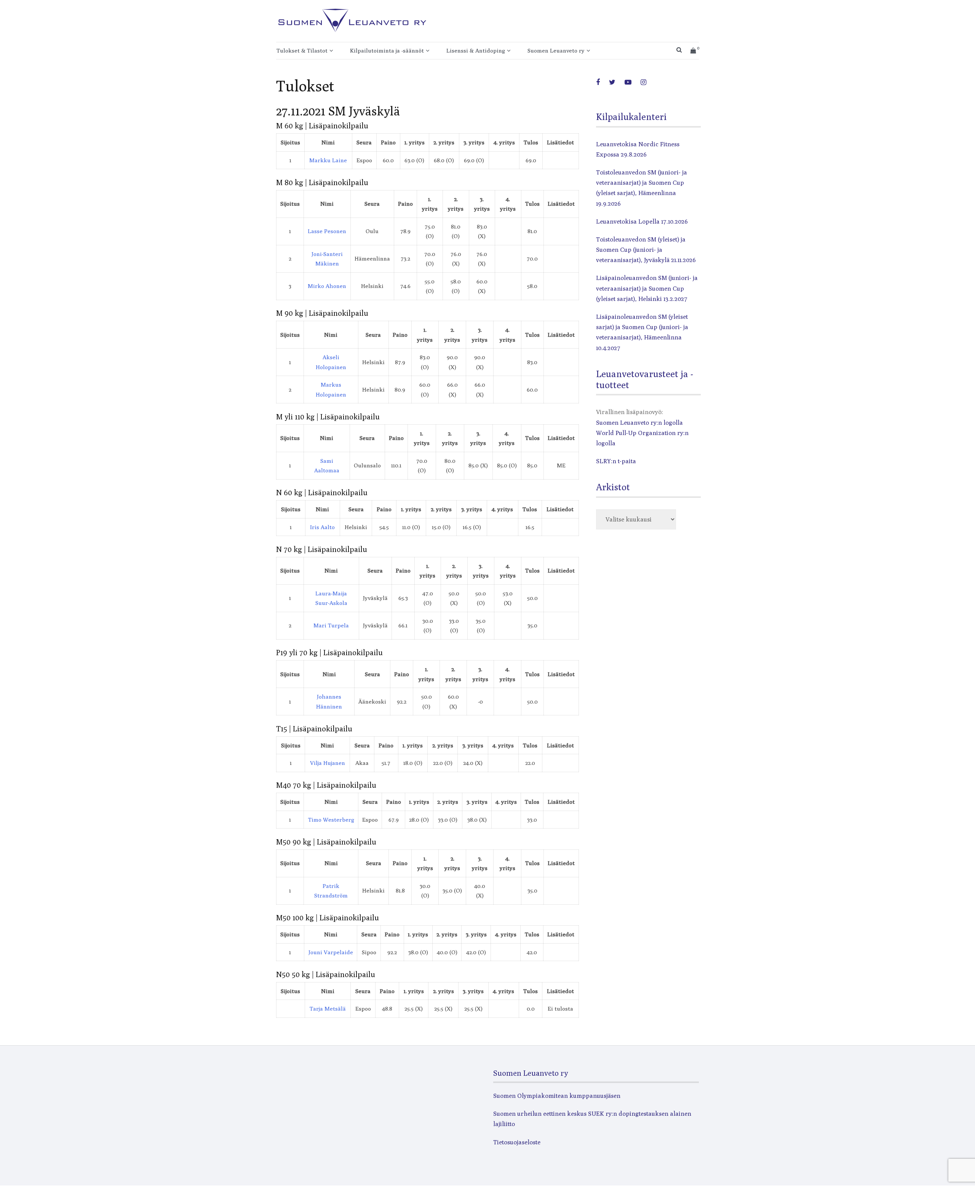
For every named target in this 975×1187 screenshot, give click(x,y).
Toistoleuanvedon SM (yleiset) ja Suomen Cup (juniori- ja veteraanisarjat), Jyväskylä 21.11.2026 (646, 250)
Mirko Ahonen (327, 286)
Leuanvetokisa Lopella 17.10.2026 (642, 221)
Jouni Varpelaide (330, 952)
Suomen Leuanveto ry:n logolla (639, 422)
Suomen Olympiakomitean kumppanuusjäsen (556, 1095)
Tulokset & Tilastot (302, 50)
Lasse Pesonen (327, 231)
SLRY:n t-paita (616, 461)
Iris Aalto (322, 527)
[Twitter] (612, 82)
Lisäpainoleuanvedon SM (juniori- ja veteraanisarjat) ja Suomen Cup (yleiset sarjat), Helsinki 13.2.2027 (647, 288)
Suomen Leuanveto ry (556, 50)
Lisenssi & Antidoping (475, 50)
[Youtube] (628, 82)
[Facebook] (598, 82)
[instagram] (643, 82)
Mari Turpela (331, 625)
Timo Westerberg (331, 819)
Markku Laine (328, 160)
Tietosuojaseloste (516, 1142)
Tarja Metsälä (328, 1008)
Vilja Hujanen (327, 763)
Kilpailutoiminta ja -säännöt (387, 50)
